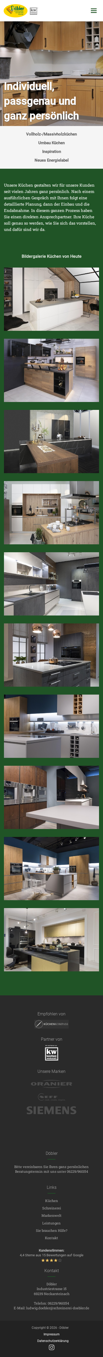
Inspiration (51, 151)
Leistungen (51, 1223)
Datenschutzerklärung (53, 1341)
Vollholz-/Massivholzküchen (51, 134)
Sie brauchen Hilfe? (51, 1230)
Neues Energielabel (52, 160)
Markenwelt (51, 1215)
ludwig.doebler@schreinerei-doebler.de (57, 1308)
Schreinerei (51, 1208)
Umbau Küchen (51, 142)
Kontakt (51, 1237)
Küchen (51, 1200)
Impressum (52, 1334)
